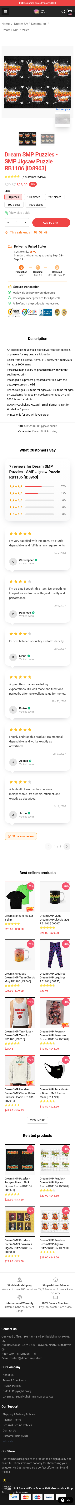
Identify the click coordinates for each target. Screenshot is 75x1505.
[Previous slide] (7, 82)
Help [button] (68, 1500)
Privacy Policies (12, 1385)
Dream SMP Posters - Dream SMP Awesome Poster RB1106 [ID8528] (54, 1035)
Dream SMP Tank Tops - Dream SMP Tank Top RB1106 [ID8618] (19, 1035)
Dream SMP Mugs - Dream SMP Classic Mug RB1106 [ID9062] (54, 919)
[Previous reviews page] (48, 846)
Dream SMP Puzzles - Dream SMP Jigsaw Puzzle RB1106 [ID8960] (54, 1244)
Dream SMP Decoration (30, 24)
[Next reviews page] (66, 846)
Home (6, 24)
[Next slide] (67, 82)
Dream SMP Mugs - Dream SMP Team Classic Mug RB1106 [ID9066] (20, 977)
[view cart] (69, 11)
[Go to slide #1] (27, 139)
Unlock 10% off (7, 1488)
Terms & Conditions (14, 1380)
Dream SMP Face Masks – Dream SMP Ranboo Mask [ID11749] (54, 1093)
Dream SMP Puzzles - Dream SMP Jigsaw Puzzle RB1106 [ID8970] (54, 1182)
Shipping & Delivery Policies (19, 1414)
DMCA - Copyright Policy (17, 1391)
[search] (63, 11)
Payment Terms (12, 1419)
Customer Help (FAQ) (15, 1435)
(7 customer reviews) (34, 176)
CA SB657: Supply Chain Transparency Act (28, 1396)
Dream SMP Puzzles (15, 30)
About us (8, 1374)
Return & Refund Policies (17, 1425)
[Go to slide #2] (47, 139)
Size (7, 190)
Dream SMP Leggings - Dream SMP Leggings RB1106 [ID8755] (53, 977)
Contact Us (9, 1430)
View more (37, 1120)
